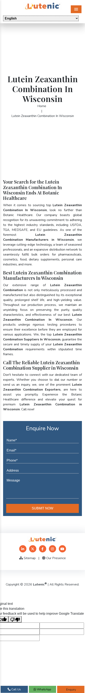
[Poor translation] (15, 619)
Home (41, 106)
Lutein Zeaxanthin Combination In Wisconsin (42, 116)
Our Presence (55, 558)
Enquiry (70, 690)
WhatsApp (43, 689)
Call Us (16, 689)
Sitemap (29, 558)
